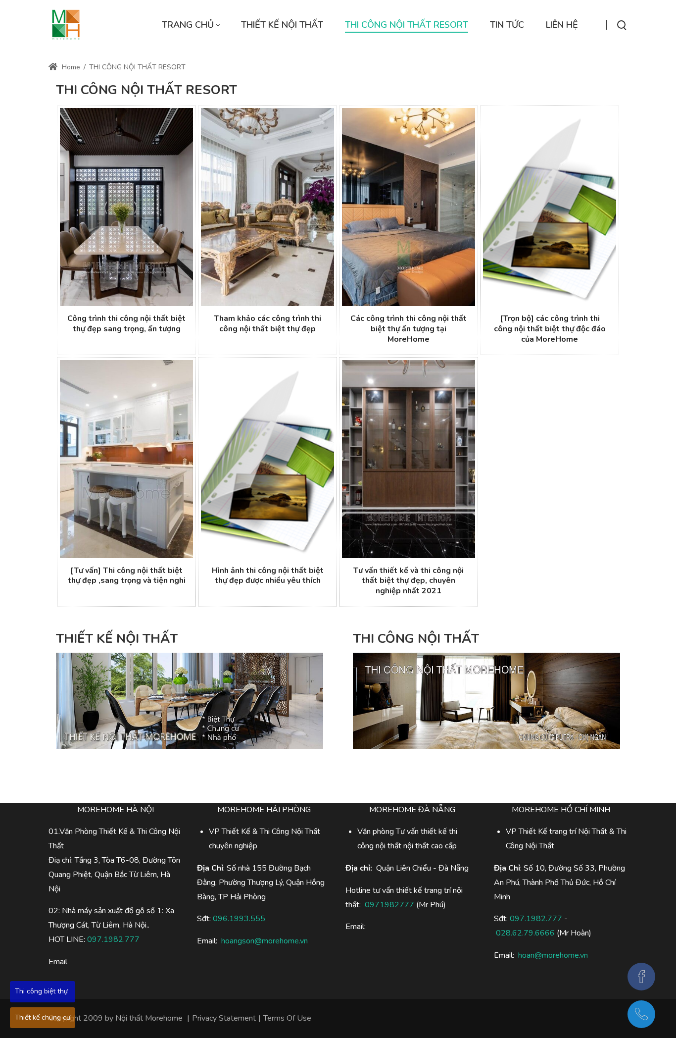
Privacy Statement (224, 1018)
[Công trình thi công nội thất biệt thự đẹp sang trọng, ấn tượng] (126, 207)
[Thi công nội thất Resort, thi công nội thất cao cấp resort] (65, 24)
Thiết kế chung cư (42, 1017)
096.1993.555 (239, 918)
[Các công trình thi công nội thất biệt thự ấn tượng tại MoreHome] (408, 207)
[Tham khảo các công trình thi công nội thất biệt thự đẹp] (267, 207)
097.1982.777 (113, 939)
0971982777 (389, 904)
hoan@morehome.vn (553, 955)
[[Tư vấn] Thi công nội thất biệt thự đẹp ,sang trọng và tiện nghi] (126, 459)
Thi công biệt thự (41, 991)
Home (70, 67)
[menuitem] (190, 25)
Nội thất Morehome (149, 1018)
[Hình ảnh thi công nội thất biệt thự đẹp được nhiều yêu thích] (267, 459)
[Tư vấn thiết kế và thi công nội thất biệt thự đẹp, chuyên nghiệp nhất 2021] (408, 459)
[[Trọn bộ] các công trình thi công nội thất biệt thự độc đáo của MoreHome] (549, 207)
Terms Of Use (287, 1018)
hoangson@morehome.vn (264, 940)
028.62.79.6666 (525, 933)
